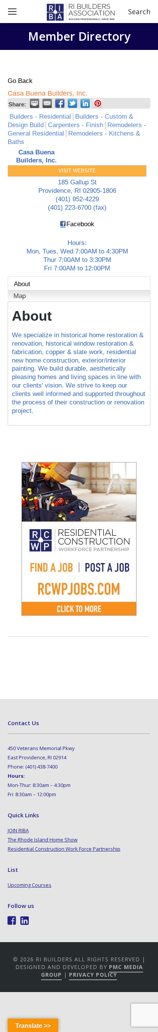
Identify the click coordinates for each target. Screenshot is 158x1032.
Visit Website (77, 171)
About (22, 284)
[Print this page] (34, 103)
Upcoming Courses (29, 884)
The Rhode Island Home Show (42, 839)
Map (19, 296)
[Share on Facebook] (59, 103)
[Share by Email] (47, 103)
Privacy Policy (93, 974)
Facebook (80, 224)
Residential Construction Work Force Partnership (64, 848)
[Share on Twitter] (72, 103)
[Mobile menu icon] (12, 11)
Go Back (20, 80)
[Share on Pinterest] (97, 103)
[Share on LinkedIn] (85, 103)
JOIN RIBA (18, 830)
